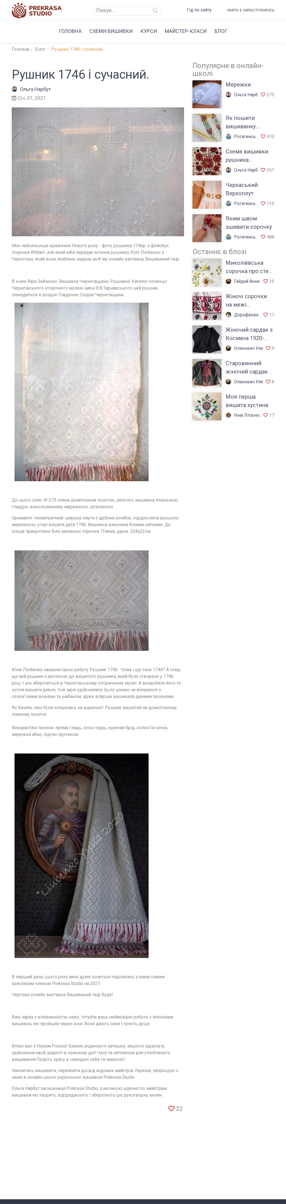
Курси (148, 31)
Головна (70, 31)
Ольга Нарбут (35, 89)
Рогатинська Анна (252, 136)
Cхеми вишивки (111, 31)
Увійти (233, 10)
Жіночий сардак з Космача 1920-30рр (249, 338)
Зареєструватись (258, 10)
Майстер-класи (186, 31)
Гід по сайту (199, 10)
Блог (220, 31)
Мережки (238, 84)
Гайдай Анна (246, 281)
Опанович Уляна (251, 348)
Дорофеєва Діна (251, 314)
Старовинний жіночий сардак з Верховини (249, 371)
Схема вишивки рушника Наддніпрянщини (249, 160)
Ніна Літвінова (249, 415)
